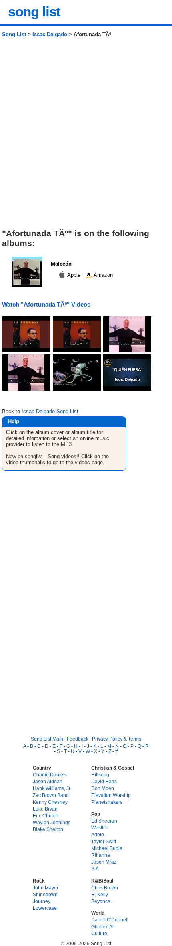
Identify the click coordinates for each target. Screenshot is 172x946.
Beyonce (100, 901)
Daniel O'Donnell (109, 919)
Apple (74, 275)
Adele (97, 834)
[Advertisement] (86, 136)
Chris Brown (104, 887)
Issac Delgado (49, 34)
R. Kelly (99, 894)
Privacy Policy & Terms (116, 738)
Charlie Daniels (50, 774)
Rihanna (100, 855)
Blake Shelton (48, 829)
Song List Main (47, 738)
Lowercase (45, 908)
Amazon (102, 275)
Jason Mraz (103, 861)
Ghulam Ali (103, 926)
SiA (95, 868)
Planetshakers (106, 802)
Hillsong (100, 774)
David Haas (104, 781)
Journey (41, 901)
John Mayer (45, 887)
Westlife (99, 827)
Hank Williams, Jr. (52, 788)
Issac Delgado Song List (50, 411)
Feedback (77, 738)
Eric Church (45, 815)
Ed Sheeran (104, 820)
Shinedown (45, 894)
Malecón (61, 264)
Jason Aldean (47, 781)
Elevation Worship (111, 795)
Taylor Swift (103, 841)
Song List (14, 34)
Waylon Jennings (51, 822)
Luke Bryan (45, 808)
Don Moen (102, 788)
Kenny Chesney (50, 802)
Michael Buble (106, 848)
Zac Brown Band (51, 795)
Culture (99, 933)
